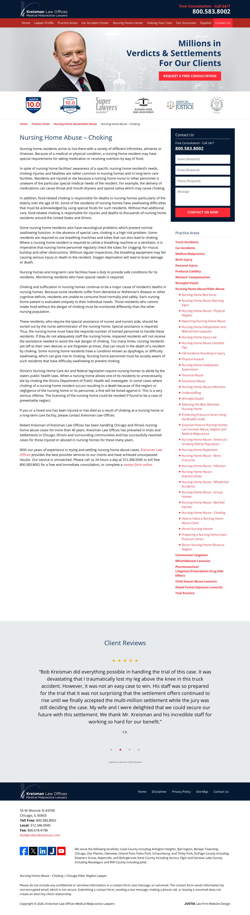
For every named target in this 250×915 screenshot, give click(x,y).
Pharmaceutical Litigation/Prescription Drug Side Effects (199, 571)
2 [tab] (120, 749)
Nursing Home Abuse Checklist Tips (203, 345)
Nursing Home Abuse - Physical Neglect (203, 313)
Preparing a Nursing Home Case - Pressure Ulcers (205, 537)
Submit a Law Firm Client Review (125, 762)
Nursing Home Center (128, 23)
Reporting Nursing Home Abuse (204, 321)
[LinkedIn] (42, 851)
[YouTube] (61, 851)
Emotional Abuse (193, 381)
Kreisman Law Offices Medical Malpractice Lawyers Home (44, 9)
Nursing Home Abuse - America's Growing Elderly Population (204, 441)
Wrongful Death (187, 283)
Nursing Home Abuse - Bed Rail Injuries (203, 504)
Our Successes (186, 23)
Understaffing (191, 393)
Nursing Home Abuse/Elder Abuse (199, 289)
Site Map (202, 792)
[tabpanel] (125, 696)
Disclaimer (159, 792)
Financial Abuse (192, 375)
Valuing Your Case (159, 23)
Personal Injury (186, 265)
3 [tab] (129, 749)
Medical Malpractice (190, 254)
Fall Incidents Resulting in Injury (203, 353)
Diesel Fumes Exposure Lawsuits (199, 587)
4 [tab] (138, 749)
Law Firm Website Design (207, 903)
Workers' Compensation (192, 277)
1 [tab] (111, 749)
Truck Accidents (186, 242)
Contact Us (222, 23)
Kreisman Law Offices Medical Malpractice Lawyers (80, 904)
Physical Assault (193, 359)
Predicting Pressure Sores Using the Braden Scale (204, 417)
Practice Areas (67, 23)
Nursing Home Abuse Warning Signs (203, 303)
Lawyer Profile (44, 23)
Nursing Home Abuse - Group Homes (202, 494)
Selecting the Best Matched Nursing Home (200, 406)
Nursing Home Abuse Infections (203, 387)
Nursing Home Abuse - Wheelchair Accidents (205, 484)
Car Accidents (185, 248)
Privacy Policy (181, 792)
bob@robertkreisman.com (40, 835)
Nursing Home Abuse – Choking (203, 513)
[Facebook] (24, 851)
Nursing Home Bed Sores (199, 295)
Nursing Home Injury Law (199, 337)
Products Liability (188, 271)
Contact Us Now (203, 212)
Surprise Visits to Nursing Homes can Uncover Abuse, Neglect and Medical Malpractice (204, 429)
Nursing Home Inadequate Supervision (200, 367)
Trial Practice (184, 593)
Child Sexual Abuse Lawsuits (196, 581)
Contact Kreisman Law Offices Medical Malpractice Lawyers (205, 9)
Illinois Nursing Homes (197, 529)
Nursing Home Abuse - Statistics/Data (197, 474)
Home (26, 23)
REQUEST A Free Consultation (190, 76)
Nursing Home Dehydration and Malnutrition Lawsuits (204, 329)
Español (205, 23)
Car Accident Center (95, 23)
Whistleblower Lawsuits (192, 561)
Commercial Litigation (191, 555)
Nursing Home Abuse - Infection (204, 466)
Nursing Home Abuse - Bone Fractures (201, 458)
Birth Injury (183, 260)
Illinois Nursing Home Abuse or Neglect (203, 547)
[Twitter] (33, 851)
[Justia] (52, 851)
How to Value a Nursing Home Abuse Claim (202, 520)
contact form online (137, 464)
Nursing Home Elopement (200, 450)
